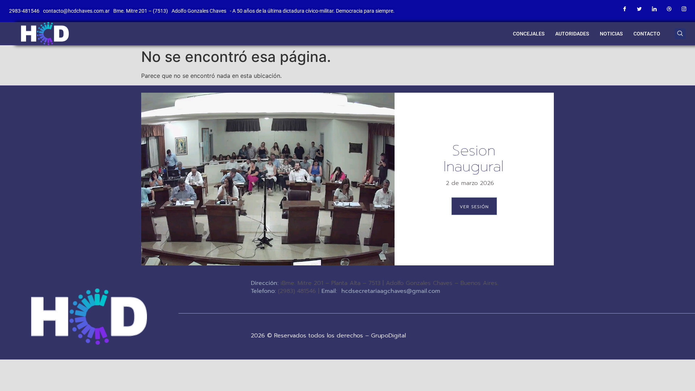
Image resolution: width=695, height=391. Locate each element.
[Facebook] (624, 9)
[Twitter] (639, 9)
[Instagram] (683, 9)
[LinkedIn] (654, 9)
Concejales (528, 34)
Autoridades (572, 34)
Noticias (611, 34)
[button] (680, 33)
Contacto (646, 34)
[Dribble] (669, 9)
